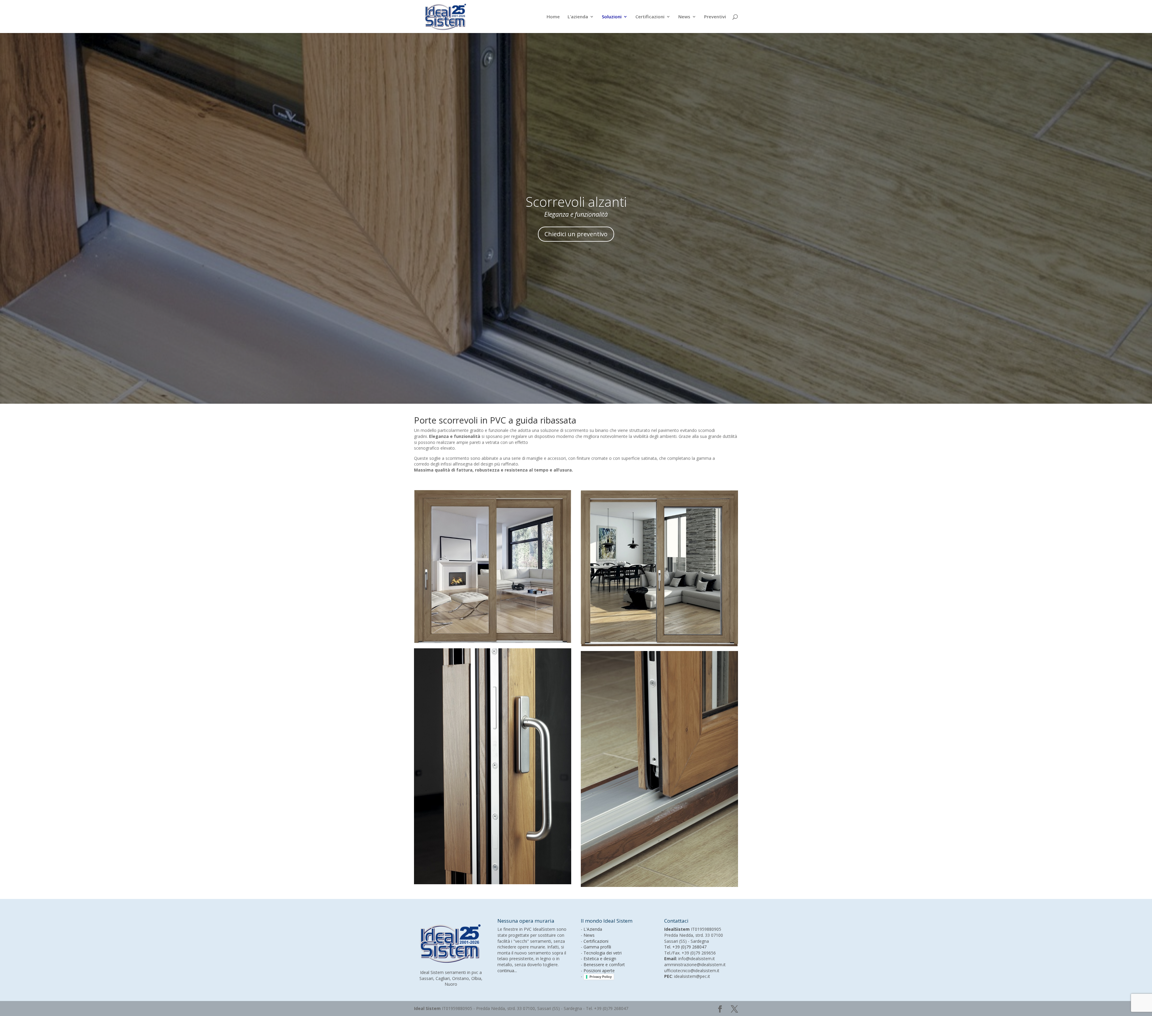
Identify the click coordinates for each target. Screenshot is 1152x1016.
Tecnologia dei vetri (603, 953)
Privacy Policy (601, 977)
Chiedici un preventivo (576, 234)
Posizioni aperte (599, 970)
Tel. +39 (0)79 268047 (685, 947)
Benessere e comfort (604, 964)
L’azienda (578, 17)
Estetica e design (600, 958)
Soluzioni (612, 17)
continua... (507, 970)
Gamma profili (597, 947)
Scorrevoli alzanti (576, 202)
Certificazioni (649, 17)
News (684, 17)
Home (553, 17)
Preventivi (715, 17)
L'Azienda (593, 929)
